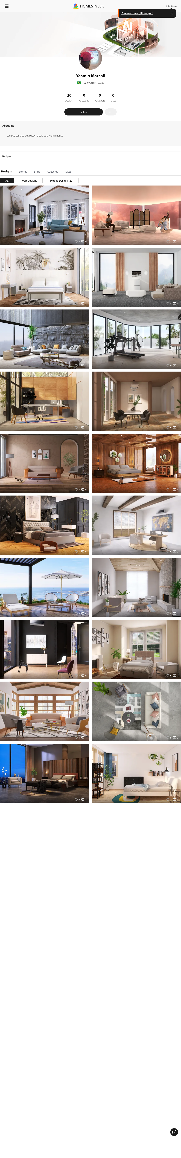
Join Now (171, 6)
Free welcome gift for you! (137, 13)
